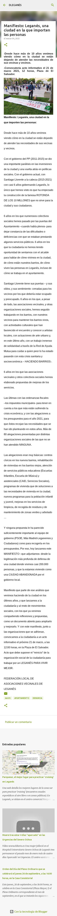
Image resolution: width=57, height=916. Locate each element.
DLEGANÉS (15, 5)
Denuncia (37, 698)
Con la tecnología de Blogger (30, 911)
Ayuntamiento (21, 698)
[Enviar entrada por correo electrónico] (6, 695)
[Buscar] (52, 5)
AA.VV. (8, 698)
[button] (6, 45)
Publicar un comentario (18, 722)
